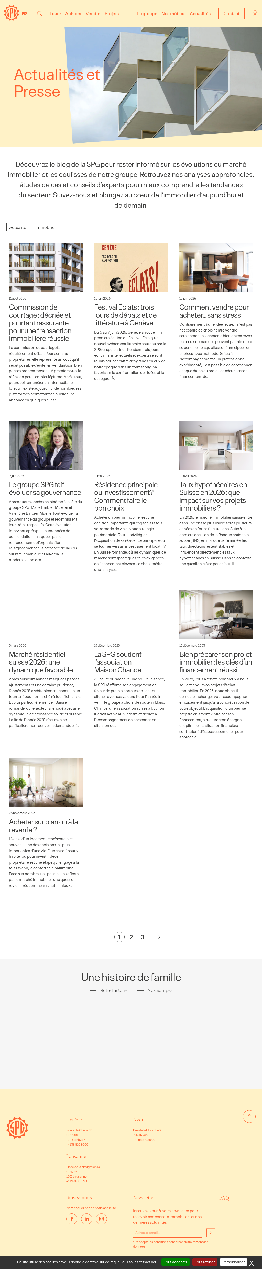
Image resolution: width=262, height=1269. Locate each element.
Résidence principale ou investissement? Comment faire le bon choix (126, 496)
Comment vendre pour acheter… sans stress (214, 311)
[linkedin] (86, 1218)
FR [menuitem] (24, 13)
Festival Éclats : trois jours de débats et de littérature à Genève (125, 314)
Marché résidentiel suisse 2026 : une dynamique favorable (41, 662)
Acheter (73, 13)
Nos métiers (173, 13)
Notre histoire (114, 990)
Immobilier (46, 227)
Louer (55, 13)
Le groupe (147, 13)
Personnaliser (233, 1262)
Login (255, 13)
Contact (231, 13)
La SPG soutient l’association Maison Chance (117, 662)
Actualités (200, 13)
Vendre (93, 13)
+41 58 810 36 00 (144, 1140)
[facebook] (71, 1218)
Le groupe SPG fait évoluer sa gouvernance (45, 488)
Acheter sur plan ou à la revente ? (43, 825)
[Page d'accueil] (11, 19)
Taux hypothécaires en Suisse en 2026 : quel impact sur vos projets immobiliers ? (213, 496)
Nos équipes (159, 990)
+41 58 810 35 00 (77, 1181)
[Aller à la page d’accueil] (17, 1137)
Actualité (17, 227)
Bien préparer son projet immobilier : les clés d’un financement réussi (215, 662)
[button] (39, 13)
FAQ (224, 1198)
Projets (112, 13)
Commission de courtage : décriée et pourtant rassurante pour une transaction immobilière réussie (40, 322)
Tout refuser (205, 1262)
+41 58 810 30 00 (77, 1144)
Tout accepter (175, 1262)
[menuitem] (25, 13)
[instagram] (101, 1218)
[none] (25, 13)
